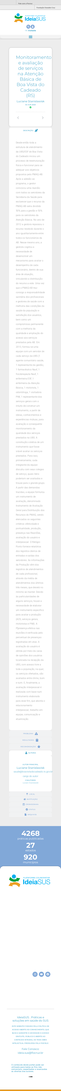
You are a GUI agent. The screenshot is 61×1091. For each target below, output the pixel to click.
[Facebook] (47, 974)
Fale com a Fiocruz (25, 3)
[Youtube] (41, 974)
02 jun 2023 (30, 105)
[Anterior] (23, 118)
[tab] (30, 130)
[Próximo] (37, 118)
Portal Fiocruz (7, 2)
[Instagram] (35, 974)
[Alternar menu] (30, 37)
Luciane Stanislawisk (30, 101)
